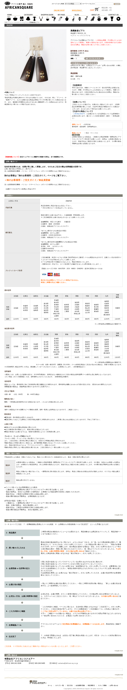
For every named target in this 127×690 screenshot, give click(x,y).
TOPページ (8, 22)
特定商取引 (91, 685)
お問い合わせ (114, 685)
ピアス (26, 22)
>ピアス (73, 35)
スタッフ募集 (102, 685)
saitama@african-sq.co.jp (68, 663)
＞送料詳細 (86, 124)
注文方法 (70, 685)
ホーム (50, 685)
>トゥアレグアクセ (83, 35)
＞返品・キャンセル (90, 133)
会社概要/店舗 (80, 685)
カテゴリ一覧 (59, 685)
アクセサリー (17, 22)
